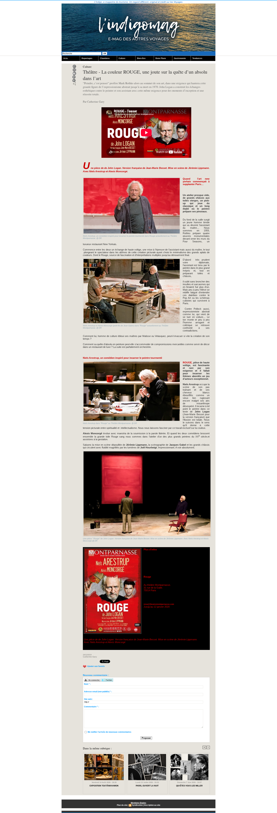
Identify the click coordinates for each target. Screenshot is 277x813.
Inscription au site (152, 805)
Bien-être (141, 58)
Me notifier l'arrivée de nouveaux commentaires (109, 732)
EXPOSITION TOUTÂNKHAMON (104, 786)
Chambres (105, 58)
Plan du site (122, 805)
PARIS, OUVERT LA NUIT (147, 786)
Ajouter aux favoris (96, 666)
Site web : (88, 699)
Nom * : (87, 684)
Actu (65, 58)
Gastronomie (180, 58)
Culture (122, 58)
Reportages (87, 58)
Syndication (137, 805)
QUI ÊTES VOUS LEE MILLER (189, 786)
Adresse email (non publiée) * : (98, 691)
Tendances (197, 58)
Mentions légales (138, 803)
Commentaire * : (91, 707)
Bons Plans (160, 58)
